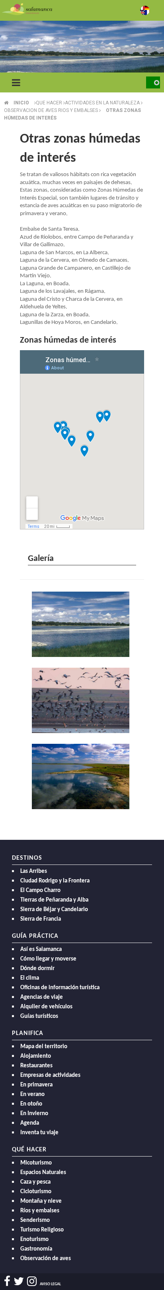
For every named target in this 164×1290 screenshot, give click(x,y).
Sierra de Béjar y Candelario (54, 910)
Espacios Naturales (43, 1173)
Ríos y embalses (39, 1211)
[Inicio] (27, 8)
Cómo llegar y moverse (48, 959)
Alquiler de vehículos (46, 1007)
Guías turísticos (39, 1016)
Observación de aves (45, 1259)
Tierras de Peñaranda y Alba (54, 900)
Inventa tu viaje (39, 1133)
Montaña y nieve (41, 1201)
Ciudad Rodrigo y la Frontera (55, 881)
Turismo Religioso (42, 1230)
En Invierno (34, 1114)
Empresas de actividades (50, 1075)
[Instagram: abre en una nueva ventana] (32, 1281)
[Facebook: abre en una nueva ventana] (7, 1281)
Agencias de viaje (41, 997)
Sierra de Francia (40, 919)
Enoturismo (34, 1240)
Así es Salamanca (41, 950)
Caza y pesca (35, 1182)
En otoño (31, 1104)
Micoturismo (36, 1163)
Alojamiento (35, 1056)
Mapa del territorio (43, 1047)
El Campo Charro (40, 891)
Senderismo (35, 1220)
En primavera (36, 1085)
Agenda (29, 1123)
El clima (29, 978)
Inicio (21, 103)
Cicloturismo (35, 1192)
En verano (32, 1095)
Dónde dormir (37, 969)
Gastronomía (36, 1249)
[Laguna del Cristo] (82, 625)
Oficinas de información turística (60, 988)
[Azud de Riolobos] (82, 701)
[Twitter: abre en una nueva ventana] (19, 1281)
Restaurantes (36, 1066)
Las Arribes (33, 871)
